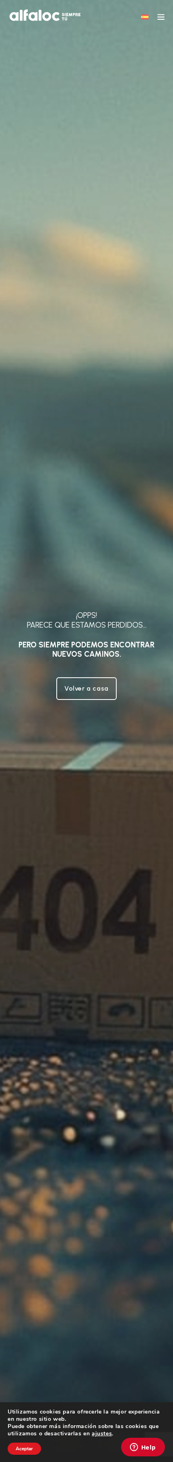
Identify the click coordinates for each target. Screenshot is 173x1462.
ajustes (102, 1433)
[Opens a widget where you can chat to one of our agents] (143, 1448)
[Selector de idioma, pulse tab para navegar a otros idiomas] (144, 16)
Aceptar (24, 1448)
